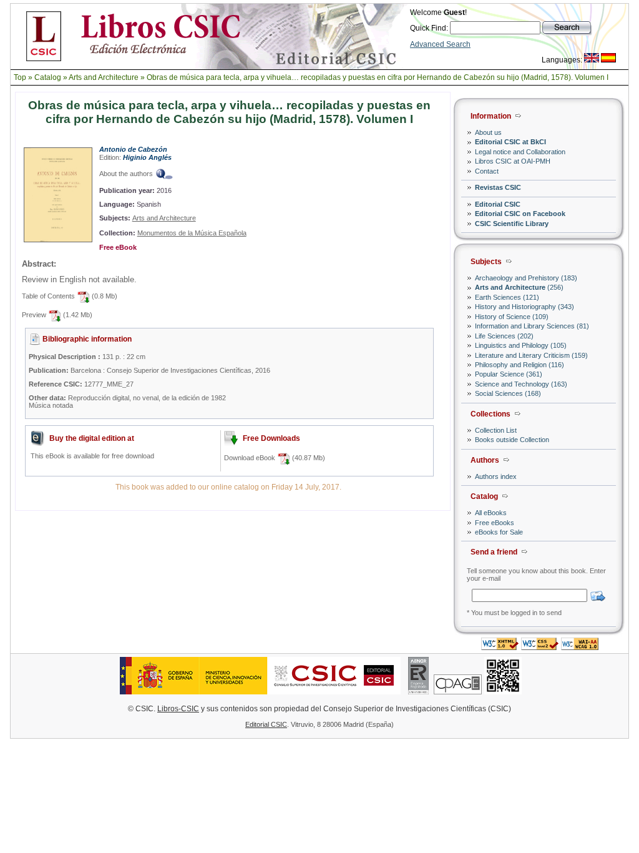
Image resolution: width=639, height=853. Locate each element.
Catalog (47, 77)
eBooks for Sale (499, 532)
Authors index (496, 476)
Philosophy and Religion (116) (519, 364)
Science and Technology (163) (521, 384)
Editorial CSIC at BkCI (510, 141)
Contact (487, 171)
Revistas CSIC (498, 187)
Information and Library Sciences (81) (532, 326)
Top (20, 77)
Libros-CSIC (178, 708)
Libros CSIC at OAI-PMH (512, 161)
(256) (519, 287)
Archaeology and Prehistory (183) (526, 278)
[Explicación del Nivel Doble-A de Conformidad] (579, 646)
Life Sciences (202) (504, 336)
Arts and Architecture (104, 77)
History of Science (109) (512, 316)
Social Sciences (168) (508, 393)
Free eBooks (494, 522)
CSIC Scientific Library (512, 223)
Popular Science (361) (508, 374)
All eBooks (491, 512)
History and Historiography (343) (524, 306)
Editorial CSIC (497, 204)
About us (488, 132)
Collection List (496, 430)
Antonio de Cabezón (133, 149)
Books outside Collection (512, 439)
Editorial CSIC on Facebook (520, 213)
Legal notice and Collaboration (520, 151)
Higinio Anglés (147, 157)
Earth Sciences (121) (507, 297)
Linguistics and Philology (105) (521, 345)
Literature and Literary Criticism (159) (531, 355)
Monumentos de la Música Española (191, 233)
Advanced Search (440, 44)
